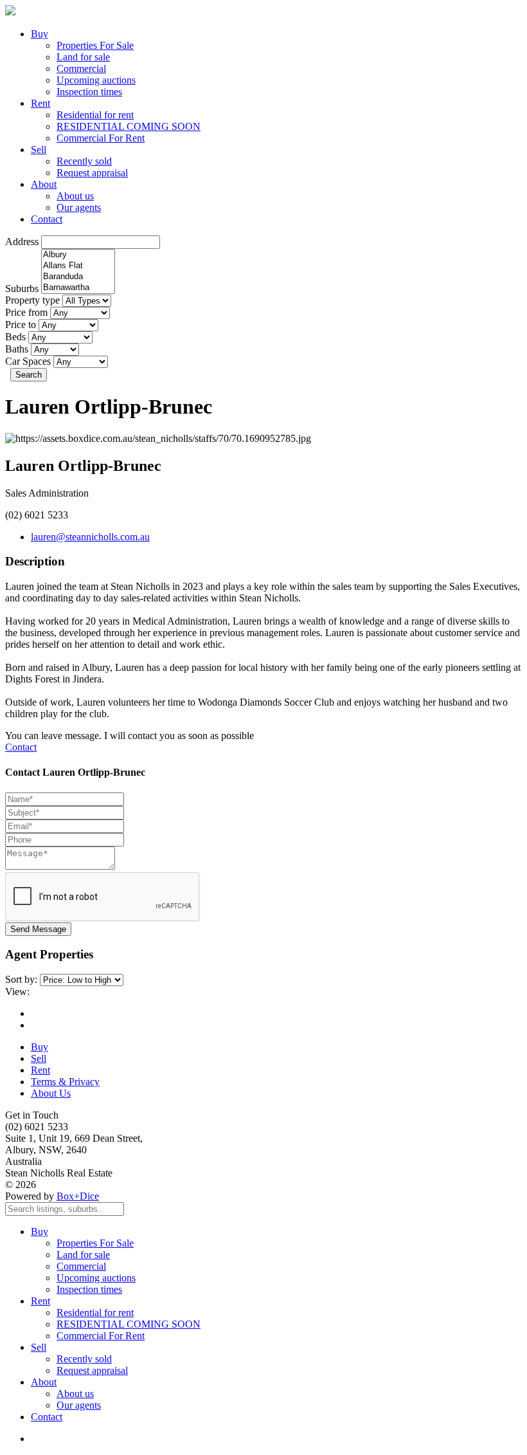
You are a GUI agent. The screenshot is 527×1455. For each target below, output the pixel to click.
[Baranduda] (78, 276)
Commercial (81, 68)
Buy (39, 33)
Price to (20, 324)
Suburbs (22, 288)
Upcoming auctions (96, 80)
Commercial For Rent (101, 138)
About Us (51, 1093)
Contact (46, 219)
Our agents (79, 207)
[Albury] (78, 255)
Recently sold (84, 161)
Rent (40, 103)
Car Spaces (28, 361)
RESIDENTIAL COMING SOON (129, 126)
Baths (16, 348)
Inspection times (89, 91)
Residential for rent (95, 114)
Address (22, 241)
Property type (32, 300)
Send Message (38, 929)
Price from (26, 312)
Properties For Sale (95, 45)
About (44, 184)
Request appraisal (92, 172)
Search (28, 375)
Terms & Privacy (65, 1081)
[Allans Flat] (78, 266)
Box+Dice (78, 1196)
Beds (15, 336)
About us (75, 195)
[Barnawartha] (78, 287)
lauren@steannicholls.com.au (90, 536)
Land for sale (83, 56)
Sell (38, 149)
